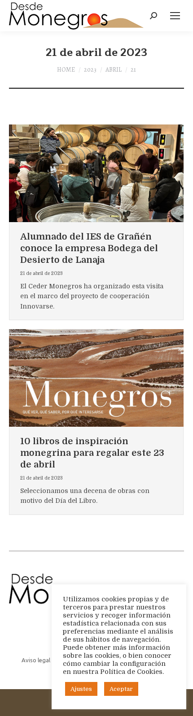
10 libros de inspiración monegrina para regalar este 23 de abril (92, 453)
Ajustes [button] (81, 689)
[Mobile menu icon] (175, 16)
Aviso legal (36, 660)
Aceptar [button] (121, 689)
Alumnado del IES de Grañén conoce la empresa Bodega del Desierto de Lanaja (89, 248)
